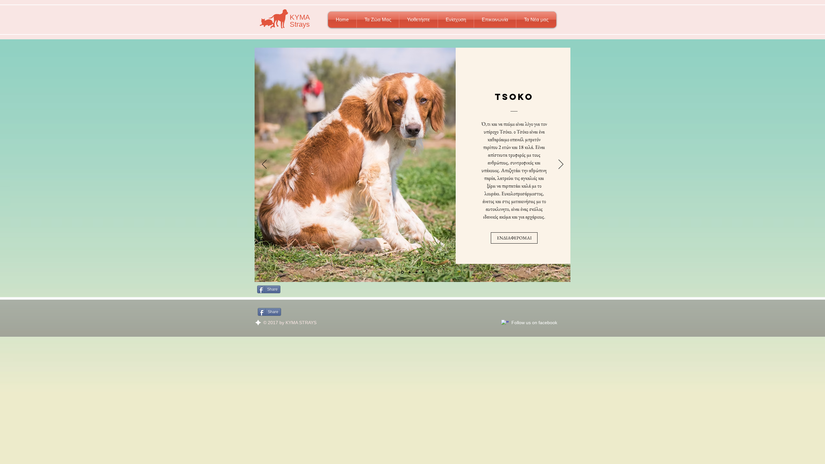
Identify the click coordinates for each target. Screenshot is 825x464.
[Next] (560, 165)
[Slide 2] (410, 272)
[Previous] (264, 165)
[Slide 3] (423, 272)
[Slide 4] (416, 272)
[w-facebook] (505, 323)
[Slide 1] (402, 272)
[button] (378, 20)
